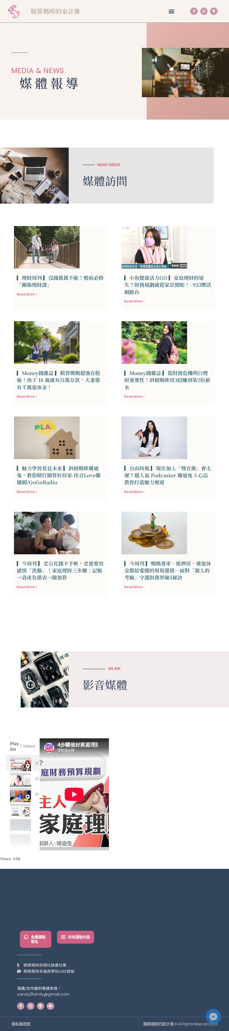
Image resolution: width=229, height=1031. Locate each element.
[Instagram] (203, 11)
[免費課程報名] (26, 937)
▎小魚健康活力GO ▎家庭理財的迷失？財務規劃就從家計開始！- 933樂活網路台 (167, 284)
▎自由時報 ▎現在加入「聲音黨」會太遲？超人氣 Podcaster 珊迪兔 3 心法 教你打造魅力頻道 (167, 475)
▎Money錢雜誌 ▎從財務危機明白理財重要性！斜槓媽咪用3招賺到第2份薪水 (167, 379)
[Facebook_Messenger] (213, 1016)
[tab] (23, 763)
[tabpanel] (74, 794)
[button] (171, 11)
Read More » (27, 294)
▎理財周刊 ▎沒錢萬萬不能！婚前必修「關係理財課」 (60, 281)
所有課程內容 (79, 937)
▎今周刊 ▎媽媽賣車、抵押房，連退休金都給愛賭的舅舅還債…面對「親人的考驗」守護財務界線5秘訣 (167, 570)
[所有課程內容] (63, 937)
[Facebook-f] (193, 11)
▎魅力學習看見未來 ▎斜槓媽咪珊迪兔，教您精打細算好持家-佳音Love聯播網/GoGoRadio (59, 475)
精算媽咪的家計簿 (55, 11)
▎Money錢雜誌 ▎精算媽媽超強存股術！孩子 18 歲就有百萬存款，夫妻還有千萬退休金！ (58, 379)
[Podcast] (213, 11)
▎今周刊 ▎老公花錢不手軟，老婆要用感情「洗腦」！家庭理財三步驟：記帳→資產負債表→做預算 (60, 570)
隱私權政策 (20, 1024)
